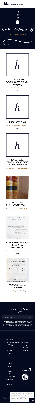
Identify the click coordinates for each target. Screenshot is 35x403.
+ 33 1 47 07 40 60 (10, 345)
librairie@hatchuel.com (26, 325)
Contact (25, 350)
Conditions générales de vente (10, 382)
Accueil (11, 34)
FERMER (32, 400)
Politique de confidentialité (22, 323)
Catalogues (25, 345)
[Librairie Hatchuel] (13, 4)
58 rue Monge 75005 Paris (9, 351)
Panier (10, 363)
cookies (23, 397)
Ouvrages (25, 348)
